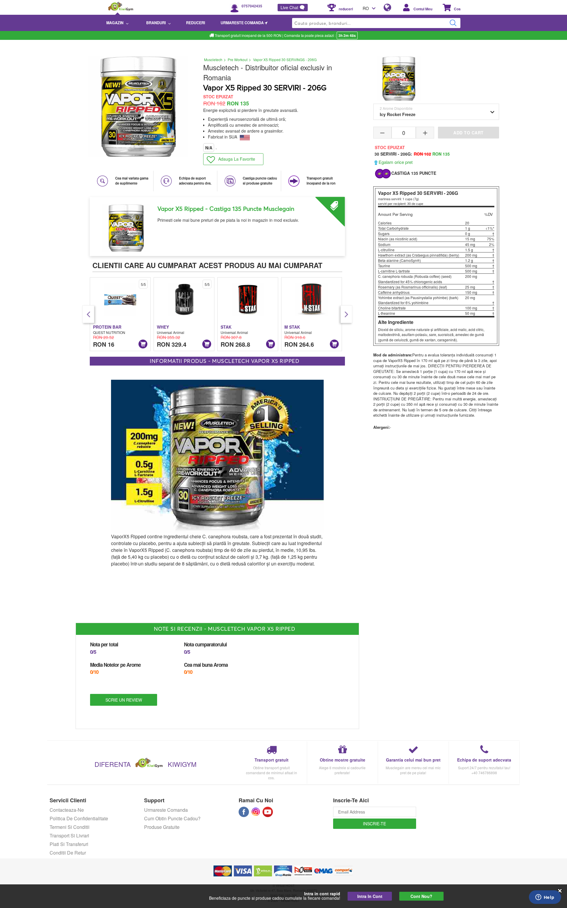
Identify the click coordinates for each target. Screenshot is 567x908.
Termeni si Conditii (69, 827)
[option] (217, 224)
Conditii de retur (68, 852)
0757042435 (252, 6)
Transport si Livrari (69, 835)
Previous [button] (88, 314)
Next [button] (346, 314)
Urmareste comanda (166, 809)
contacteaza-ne (67, 809)
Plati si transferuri (69, 844)
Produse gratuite (162, 827)
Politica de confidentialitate (79, 818)
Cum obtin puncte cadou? (172, 818)
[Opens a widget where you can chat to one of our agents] (545, 897)
